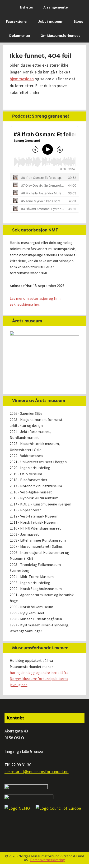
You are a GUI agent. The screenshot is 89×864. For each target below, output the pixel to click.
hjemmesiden (22, 78)
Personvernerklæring (47, 859)
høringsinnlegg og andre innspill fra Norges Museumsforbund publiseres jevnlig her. (39, 678)
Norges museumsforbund (30, 6)
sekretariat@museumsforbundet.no (37, 771)
